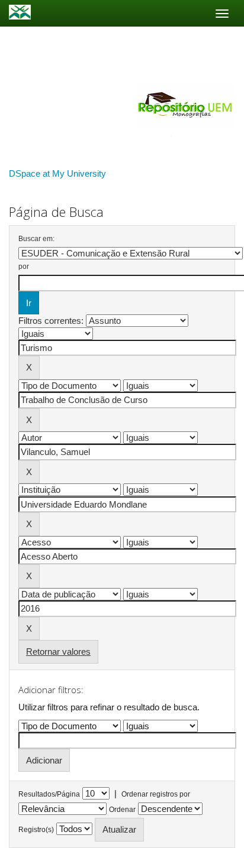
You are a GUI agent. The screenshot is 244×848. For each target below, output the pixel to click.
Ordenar (122, 809)
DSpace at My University (57, 173)
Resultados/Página (49, 794)
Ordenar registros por (155, 794)
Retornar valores (58, 651)
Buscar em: (36, 239)
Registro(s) (36, 830)
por (23, 266)
